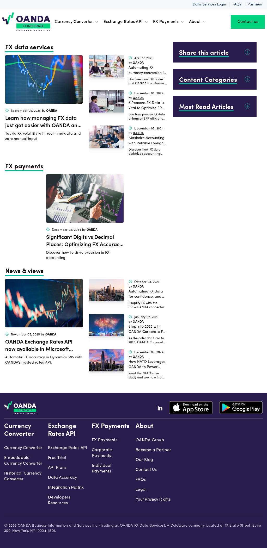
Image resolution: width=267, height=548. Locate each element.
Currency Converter (74, 22)
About (195, 22)
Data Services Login (209, 5)
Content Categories (208, 79)
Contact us (248, 22)
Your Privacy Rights (153, 499)
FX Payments (166, 22)
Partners (254, 5)
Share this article (204, 52)
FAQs (237, 5)
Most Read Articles (206, 106)
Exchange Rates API (123, 22)
